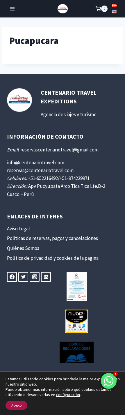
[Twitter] (23, 277)
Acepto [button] (16, 405)
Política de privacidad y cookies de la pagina (53, 258)
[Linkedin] (46, 277)
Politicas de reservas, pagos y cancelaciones (52, 238)
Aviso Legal (18, 228)
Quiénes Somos (23, 248)
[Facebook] (12, 277)
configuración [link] (68, 394)
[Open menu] (12, 8)
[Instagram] (35, 277)
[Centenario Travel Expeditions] (63, 9)
